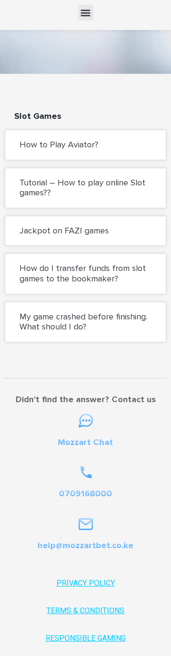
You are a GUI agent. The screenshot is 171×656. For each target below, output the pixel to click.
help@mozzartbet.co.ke (85, 545)
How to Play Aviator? (58, 144)
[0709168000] (86, 472)
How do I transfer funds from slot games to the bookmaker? (82, 273)
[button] (86, 12)
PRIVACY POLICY (86, 583)
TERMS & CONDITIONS (85, 610)
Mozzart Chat (85, 442)
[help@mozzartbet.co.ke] (86, 524)
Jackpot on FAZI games (64, 230)
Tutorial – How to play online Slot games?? (82, 187)
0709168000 (85, 493)
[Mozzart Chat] (86, 421)
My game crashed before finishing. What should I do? (83, 321)
